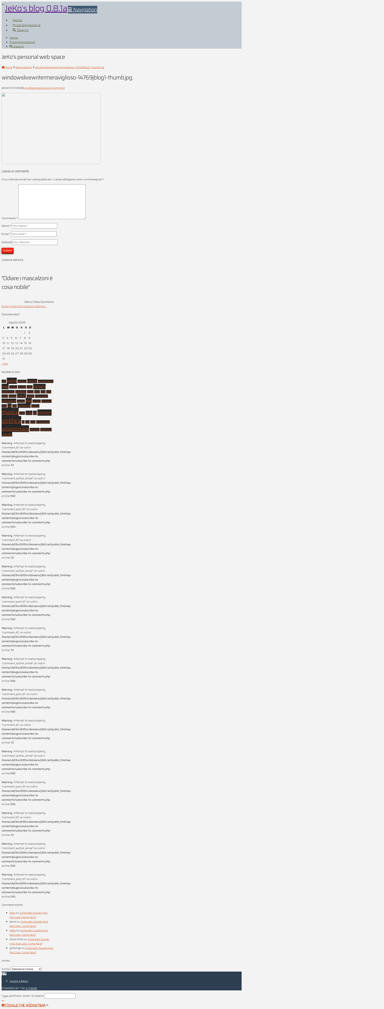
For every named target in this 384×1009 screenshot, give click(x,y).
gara (43, 391)
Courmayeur (8, 391)
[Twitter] (5, 974)
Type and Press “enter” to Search (23, 996)
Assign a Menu (19, 981)
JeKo (12, 913)
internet (21, 401)
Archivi (6, 969)
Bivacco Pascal (45, 381)
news (22, 413)
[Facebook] (3, 974)
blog (5, 386)
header (30, 396)
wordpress (46, 429)
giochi (5, 396)
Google (12, 396)
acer (4, 381)
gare (48, 391)
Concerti (39, 386)
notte (29, 413)
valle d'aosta (43, 422)
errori (37, 391)
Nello (13, 930)
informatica (9, 401)
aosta (12, 381)
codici (30, 387)
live (9, 405)
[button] (82, 9)
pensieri (44, 412)
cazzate (22, 387)
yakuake (7, 434)
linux (4, 406)
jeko (29, 400)
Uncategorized (32, 88)
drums (30, 391)
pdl (35, 413)
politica (11, 420)
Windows (35, 429)
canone (13, 387)
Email (6, 234)
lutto (14, 406)
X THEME (31, 988)
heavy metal (41, 396)
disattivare (20, 391)
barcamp (22, 381)
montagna (24, 405)
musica (10, 412)
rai (23, 422)
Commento (10, 218)
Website (7, 242)
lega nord (46, 401)
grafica (21, 396)
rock (27, 422)
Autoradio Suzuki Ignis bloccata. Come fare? (29, 915)
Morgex (35, 406)
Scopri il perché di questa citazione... (24, 306)
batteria (32, 381)
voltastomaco (15, 428)
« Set (5, 363)
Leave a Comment (53, 88)
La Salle (36, 401)
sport (33, 422)
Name (6, 226)
